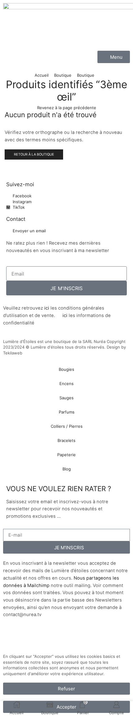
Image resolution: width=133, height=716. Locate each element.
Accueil (42, 75)
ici (46, 308)
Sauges (66, 397)
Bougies (66, 369)
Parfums (67, 411)
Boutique (62, 75)
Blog (66, 468)
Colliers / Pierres (67, 426)
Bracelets (66, 440)
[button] (113, 57)
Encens (66, 383)
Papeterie (66, 454)
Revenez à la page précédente (66, 107)
